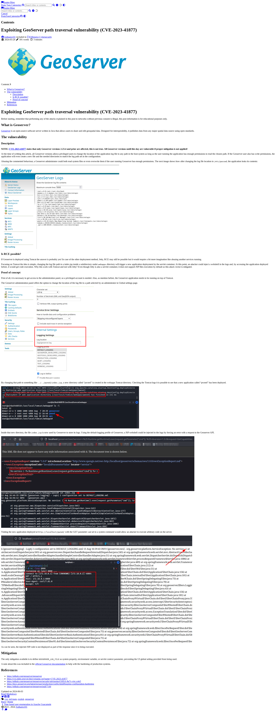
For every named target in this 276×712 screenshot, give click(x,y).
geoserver (29, 699)
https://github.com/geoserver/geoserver (24, 676)
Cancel (4, 13)
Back (3, 702)
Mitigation (11, 102)
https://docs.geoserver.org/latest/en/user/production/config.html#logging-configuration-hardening (50, 684)
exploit (21, 699)
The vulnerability (14, 92)
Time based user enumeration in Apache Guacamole (27, 704)
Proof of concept (20, 99)
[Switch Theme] (64, 5)
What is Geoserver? (16, 89)
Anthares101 (10, 37)
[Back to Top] (3, 709)
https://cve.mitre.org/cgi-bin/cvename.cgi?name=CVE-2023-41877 (37, 679)
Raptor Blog (9, 2)
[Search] (53, 5)
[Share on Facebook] (5, 696)
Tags (8, 5)
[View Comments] (6, 709)
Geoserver (5, 131)
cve (6, 699)
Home (10, 702)
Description (18, 94)
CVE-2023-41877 (17, 149)
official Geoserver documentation (50, 664)
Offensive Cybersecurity (41, 37)
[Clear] (57, 5)
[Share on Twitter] (2, 696)
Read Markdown (9, 694)
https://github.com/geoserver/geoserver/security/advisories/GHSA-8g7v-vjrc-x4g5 (44, 681)
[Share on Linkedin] (8, 696)
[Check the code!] (23, 5)
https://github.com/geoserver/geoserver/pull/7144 (29, 686)
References (12, 105)
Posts (3, 5)
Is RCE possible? (20, 97)
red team (13, 699)
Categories (16, 5)
